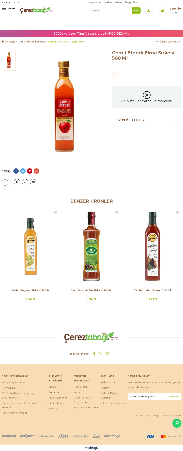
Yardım (107, 2)
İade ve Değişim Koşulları (110, 395)
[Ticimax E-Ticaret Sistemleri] (91, 448)
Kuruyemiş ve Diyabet (14, 412)
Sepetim (54, 392)
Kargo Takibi (81, 386)
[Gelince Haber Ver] (33, 182)
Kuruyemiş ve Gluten (14, 382)
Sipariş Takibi (56, 403)
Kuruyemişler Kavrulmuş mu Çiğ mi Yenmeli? (22, 405)
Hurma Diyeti (9, 387)
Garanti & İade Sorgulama (82, 399)
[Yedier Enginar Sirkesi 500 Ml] (30, 246)
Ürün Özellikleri (131, 120)
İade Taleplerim (58, 397)
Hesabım (54, 408)
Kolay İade (94, 2)
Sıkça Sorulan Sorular (86, 407)
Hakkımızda (108, 382)
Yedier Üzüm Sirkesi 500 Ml (152, 290)
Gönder (175, 396)
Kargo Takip (132, 2)
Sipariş (52, 386)
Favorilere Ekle (55, 212)
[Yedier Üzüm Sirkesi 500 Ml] (152, 246)
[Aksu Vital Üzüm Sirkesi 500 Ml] (91, 246)
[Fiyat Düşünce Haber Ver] (25, 182)
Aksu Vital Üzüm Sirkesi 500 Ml (91, 290)
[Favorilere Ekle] (7, 182)
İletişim (118, 2)
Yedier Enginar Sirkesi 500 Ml (30, 290)
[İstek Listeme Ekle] (17, 182)
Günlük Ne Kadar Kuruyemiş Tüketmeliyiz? (18, 395)
